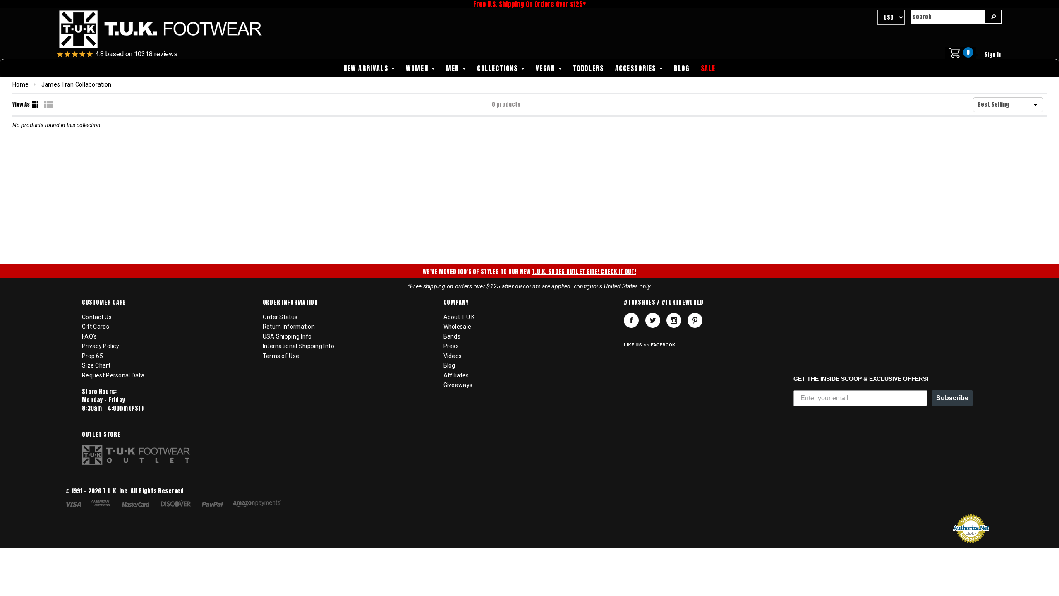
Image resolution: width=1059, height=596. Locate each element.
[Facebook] (631, 320)
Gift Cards (95, 326)
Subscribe (952, 397)
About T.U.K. (459, 317)
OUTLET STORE (101, 434)
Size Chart (96, 365)
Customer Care (104, 302)
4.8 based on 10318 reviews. (137, 54)
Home (20, 84)
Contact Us (97, 317)
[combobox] (948, 17)
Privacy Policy (100, 346)
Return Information (289, 326)
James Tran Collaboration (76, 84)
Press (451, 346)
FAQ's (89, 336)
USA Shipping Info (287, 336)
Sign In (993, 54)
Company (456, 302)
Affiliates (456, 375)
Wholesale (457, 326)
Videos (452, 356)
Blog (449, 365)
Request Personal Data (113, 375)
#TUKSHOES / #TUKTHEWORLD (664, 302)
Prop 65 (92, 356)
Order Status (280, 317)
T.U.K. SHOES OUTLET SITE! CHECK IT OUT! (584, 271)
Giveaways (458, 385)
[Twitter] (652, 320)
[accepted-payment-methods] (177, 505)
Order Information (290, 302)
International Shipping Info (299, 346)
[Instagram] (673, 320)
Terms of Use (281, 356)
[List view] (48, 105)
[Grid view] (36, 105)
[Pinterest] (695, 320)
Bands (451, 336)
